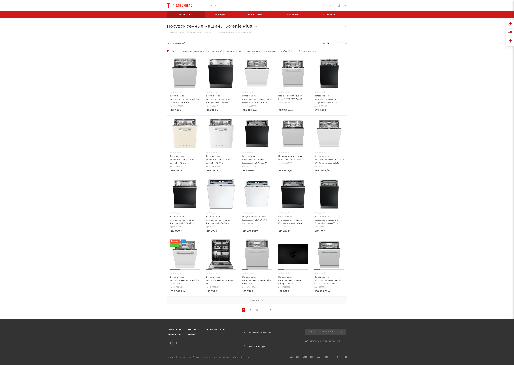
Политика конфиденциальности (325, 341)
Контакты (193, 329)
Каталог (192, 334)
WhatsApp (176, 343)
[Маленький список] (324, 43)
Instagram (170, 343)
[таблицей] (346, 43)
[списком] (342, 43)
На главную (174, 334)
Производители (215, 329)
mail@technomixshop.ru (260, 332)
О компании (174, 329)
